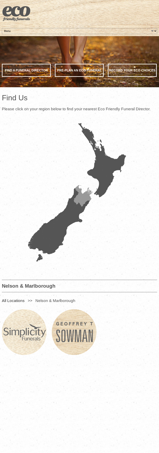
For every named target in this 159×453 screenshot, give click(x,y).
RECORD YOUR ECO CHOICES (132, 70)
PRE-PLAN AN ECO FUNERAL (79, 70)
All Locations (13, 300)
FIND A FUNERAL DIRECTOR (26, 70)
